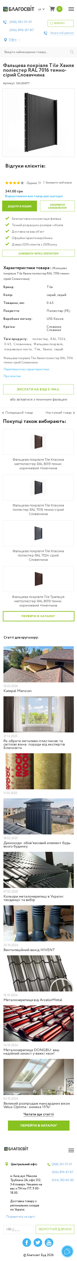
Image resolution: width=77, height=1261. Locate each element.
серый (58, 349)
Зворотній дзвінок (62, 33)
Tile (37, 349)
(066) (21, 30)
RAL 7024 (57, 339)
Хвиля (47, 349)
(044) (63, 1180)
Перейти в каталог (38, 616)
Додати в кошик (19, 206)
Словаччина (22, 344)
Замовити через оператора (38, 253)
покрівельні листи (18, 349)
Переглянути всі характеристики (26, 369)
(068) (20, 22)
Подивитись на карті (20, 1217)
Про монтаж (12, 376)
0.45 (7, 344)
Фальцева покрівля (48, 344)
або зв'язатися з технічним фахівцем (38, 399)
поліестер (40, 339)
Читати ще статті (39, 1114)
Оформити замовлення (57, 206)
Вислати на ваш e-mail (38, 389)
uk (39, 9)
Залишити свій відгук (59, 183)
